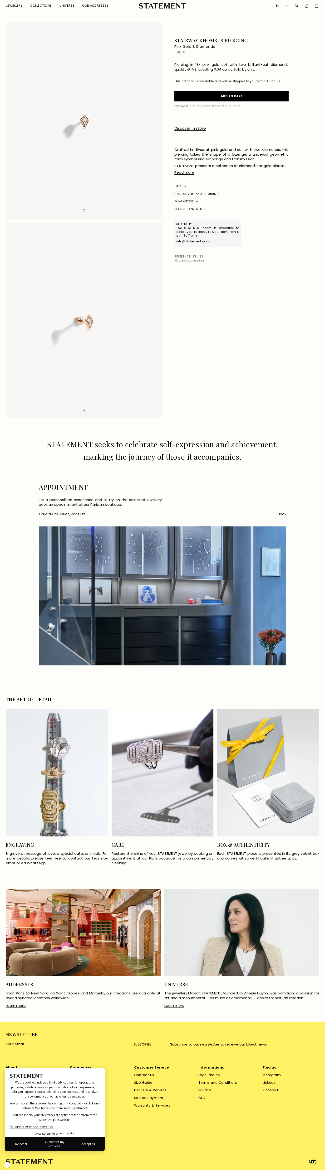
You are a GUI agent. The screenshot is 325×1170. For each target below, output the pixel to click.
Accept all (88, 1144)
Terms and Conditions (218, 1082)
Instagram (272, 1075)
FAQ (201, 1097)
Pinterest (270, 1090)
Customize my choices (54, 1144)
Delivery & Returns (150, 1090)
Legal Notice (209, 1075)
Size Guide (143, 1082)
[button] (14, 6)
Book (282, 513)
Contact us (144, 1075)
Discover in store (190, 128)
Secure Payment (149, 1097)
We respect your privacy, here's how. (32, 1126)
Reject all (21, 1144)
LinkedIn (270, 1082)
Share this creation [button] (189, 260)
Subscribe (142, 1044)
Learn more (16, 1005)
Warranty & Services (152, 1105)
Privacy (204, 1090)
